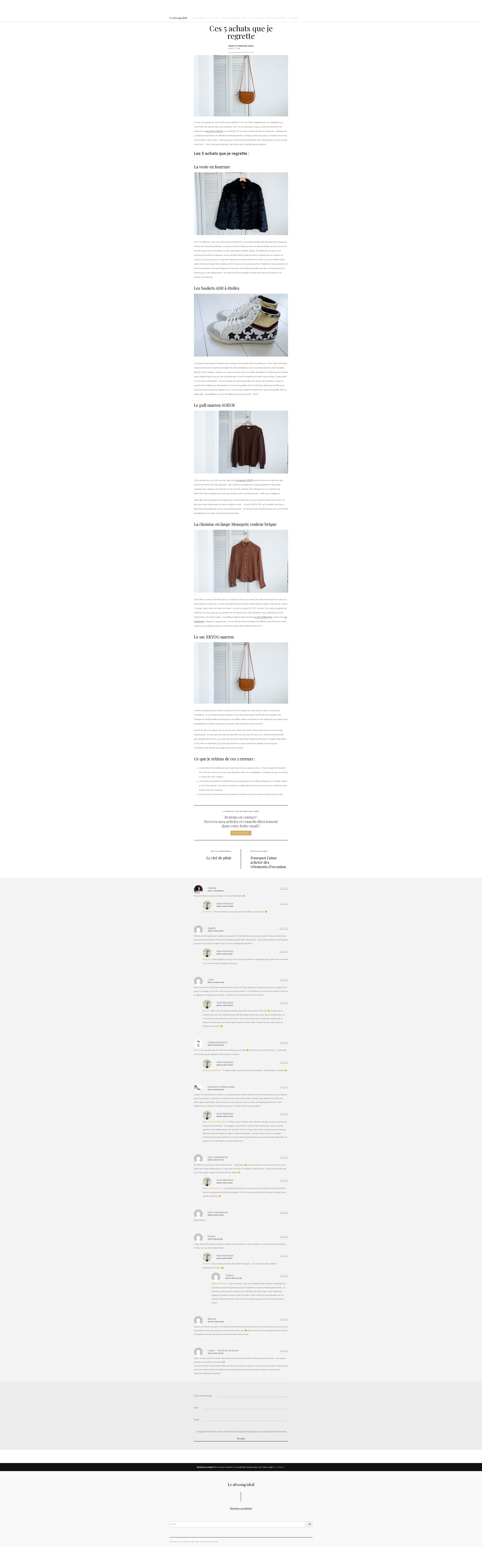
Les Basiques (199, 18)
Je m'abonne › (241, 833)
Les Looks (214, 18)
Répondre (284, 888)
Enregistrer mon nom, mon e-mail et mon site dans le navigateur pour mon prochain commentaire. (242, 1431)
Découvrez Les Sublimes (241, 1508)
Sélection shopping (276, 18)
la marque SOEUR (244, 480)
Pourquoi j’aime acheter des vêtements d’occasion (268, 862)
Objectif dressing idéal (234, 18)
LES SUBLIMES (256, 18)
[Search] (310, 1524)
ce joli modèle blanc (263, 617)
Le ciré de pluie (219, 858)
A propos (293, 18)
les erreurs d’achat (214, 131)
